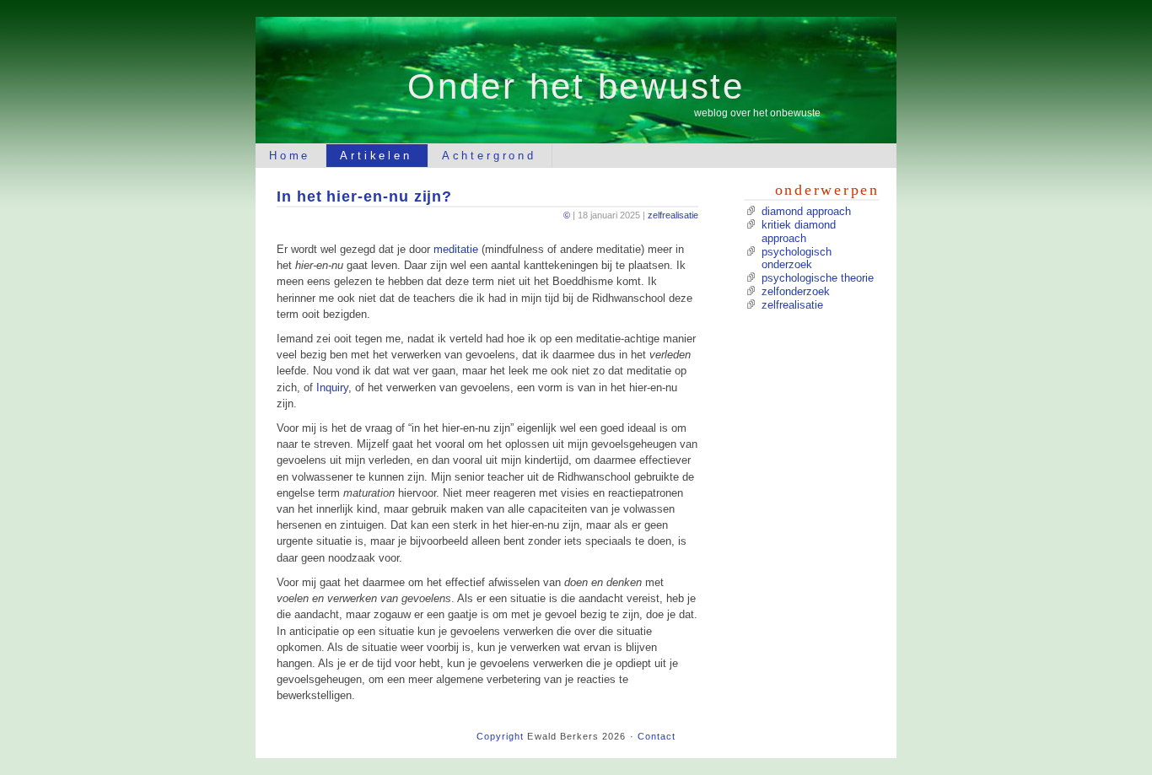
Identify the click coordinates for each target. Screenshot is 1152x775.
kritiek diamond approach (799, 231)
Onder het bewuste (575, 86)
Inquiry (332, 387)
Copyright (500, 736)
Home (289, 155)
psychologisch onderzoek (797, 258)
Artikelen (376, 155)
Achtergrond (489, 155)
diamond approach (806, 211)
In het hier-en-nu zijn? (364, 196)
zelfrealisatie (673, 215)
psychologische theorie (818, 278)
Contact (657, 736)
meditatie (455, 249)
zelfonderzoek (796, 291)
